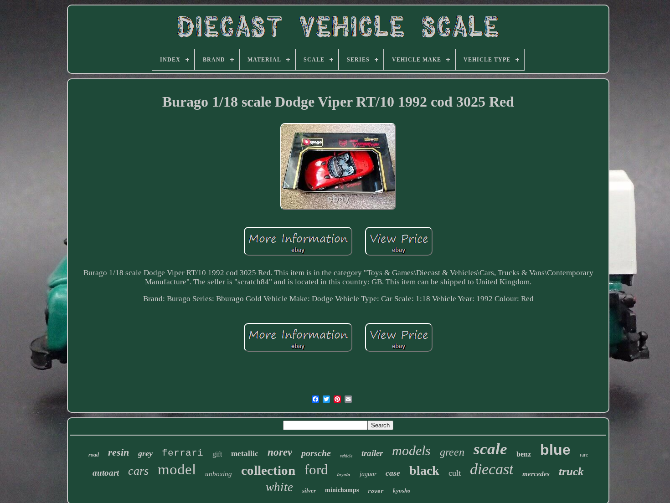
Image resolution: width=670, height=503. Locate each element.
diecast (491, 469)
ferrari (182, 453)
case (393, 473)
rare (584, 455)
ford (316, 469)
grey (145, 453)
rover (376, 491)
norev (280, 452)
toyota (343, 474)
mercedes (536, 473)
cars (138, 470)
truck (571, 471)
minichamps (342, 489)
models (411, 450)
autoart (106, 472)
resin (118, 452)
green (452, 452)
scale (490, 449)
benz (523, 454)
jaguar (368, 474)
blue (555, 449)
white (279, 487)
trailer (372, 453)
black (424, 470)
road (93, 455)
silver (309, 490)
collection (268, 470)
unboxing (218, 473)
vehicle (346, 455)
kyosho (402, 490)
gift (217, 454)
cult (454, 472)
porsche (316, 453)
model (177, 469)
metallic (244, 453)
